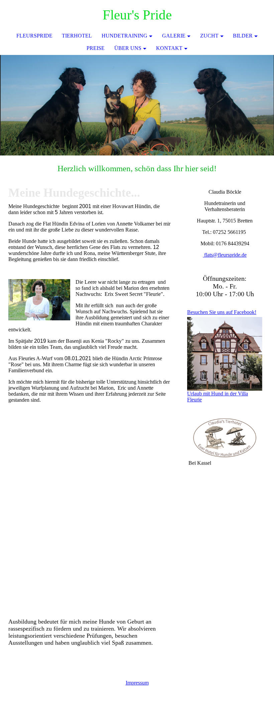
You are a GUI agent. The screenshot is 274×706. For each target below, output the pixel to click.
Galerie (173, 36)
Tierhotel (77, 36)
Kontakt (169, 48)
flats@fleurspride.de (225, 255)
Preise (96, 48)
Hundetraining (124, 36)
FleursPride (34, 36)
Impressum (137, 683)
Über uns (127, 48)
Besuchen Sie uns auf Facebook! (221, 312)
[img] (137, 105)
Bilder (243, 36)
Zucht (209, 36)
